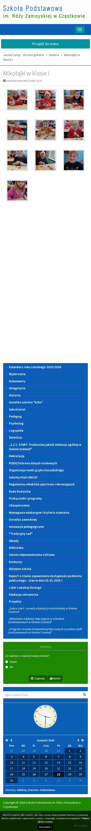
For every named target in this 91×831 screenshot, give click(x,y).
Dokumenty (17, 381)
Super (13, 662)
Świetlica (15, 437)
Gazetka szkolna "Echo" (26, 402)
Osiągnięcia (17, 388)
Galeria (54, 55)
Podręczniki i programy (25, 498)
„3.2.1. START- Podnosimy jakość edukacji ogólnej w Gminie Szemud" (45, 447)
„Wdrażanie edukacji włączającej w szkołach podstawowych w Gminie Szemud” (36, 620)
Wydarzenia (17, 374)
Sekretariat (17, 409)
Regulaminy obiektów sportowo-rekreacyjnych (42, 484)
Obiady (14, 541)
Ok (11, 667)
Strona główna (33, 55)
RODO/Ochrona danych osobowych (33, 463)
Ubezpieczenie (19, 505)
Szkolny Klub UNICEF (23, 477)
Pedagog (15, 416)
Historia (15, 395)
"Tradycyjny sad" (21, 534)
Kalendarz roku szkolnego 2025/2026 (35, 367)
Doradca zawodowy (23, 519)
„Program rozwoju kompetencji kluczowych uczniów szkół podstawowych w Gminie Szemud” (45, 630)
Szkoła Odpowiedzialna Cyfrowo (32, 555)
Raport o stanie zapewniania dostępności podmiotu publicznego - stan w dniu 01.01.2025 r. (45, 578)
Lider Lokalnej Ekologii (25, 588)
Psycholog (16, 423)
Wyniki (56, 678)
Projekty (15, 601)
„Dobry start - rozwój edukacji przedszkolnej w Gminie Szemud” (42, 610)
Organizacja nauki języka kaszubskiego (36, 470)
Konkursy (15, 562)
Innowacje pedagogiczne (26, 527)
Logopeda (16, 430)
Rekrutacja (16, 456)
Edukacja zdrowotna (23, 595)
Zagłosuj (39, 678)
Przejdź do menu (45, 43)
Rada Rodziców (20, 491)
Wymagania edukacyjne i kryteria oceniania (39, 512)
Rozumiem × (45, 827)
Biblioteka (16, 548)
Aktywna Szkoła (20, 569)
